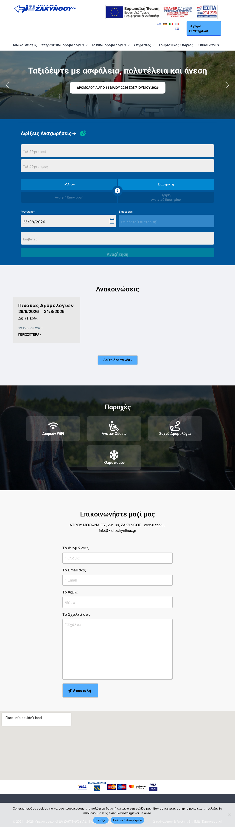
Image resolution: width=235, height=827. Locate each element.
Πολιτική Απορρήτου (127, 820)
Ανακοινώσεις (25, 45)
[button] (7, 84)
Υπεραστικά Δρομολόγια (62, 45)
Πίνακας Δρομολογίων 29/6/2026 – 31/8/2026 (45, 308)
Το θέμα (70, 592)
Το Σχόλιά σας (76, 614)
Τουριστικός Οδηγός (176, 45)
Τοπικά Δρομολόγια (108, 45)
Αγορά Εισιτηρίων (198, 28)
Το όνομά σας (75, 547)
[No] (229, 815)
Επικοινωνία (208, 45)
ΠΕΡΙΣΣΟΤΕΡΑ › (29, 334)
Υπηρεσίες (142, 45)
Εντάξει (100, 820)
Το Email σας (74, 570)
